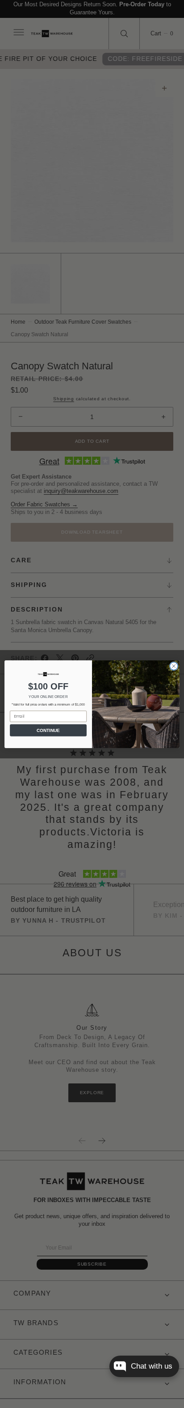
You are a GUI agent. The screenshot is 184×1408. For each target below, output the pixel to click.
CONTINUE (48, 730)
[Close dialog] (174, 666)
